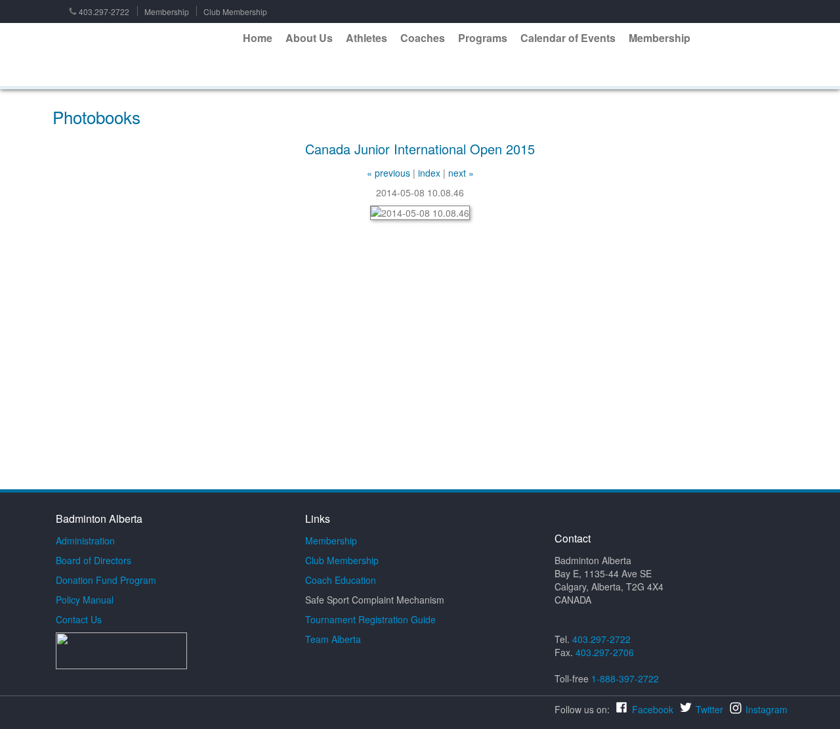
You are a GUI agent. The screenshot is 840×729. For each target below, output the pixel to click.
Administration (85, 540)
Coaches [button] (422, 37)
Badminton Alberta (143, 55)
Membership (166, 11)
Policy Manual (85, 599)
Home (257, 37)
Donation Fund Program (106, 579)
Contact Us (79, 619)
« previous (388, 172)
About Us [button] (309, 37)
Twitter (709, 709)
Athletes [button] (366, 37)
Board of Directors (93, 560)
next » (461, 172)
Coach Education (340, 579)
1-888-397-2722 (625, 678)
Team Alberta (333, 639)
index (429, 172)
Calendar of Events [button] (568, 37)
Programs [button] (482, 37)
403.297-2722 (104, 11)
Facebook (652, 709)
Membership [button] (659, 37)
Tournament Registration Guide (370, 619)
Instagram (767, 709)
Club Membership (235, 11)
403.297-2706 (605, 652)
